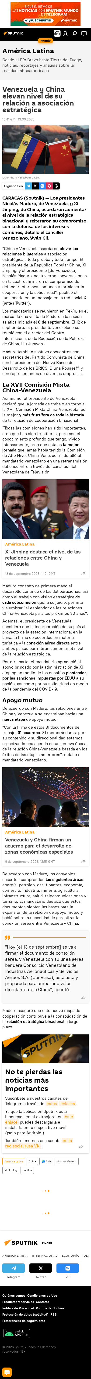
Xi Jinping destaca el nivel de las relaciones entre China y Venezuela (43, 558)
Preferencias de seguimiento (23, 1321)
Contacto (42, 1302)
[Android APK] (16, 1334)
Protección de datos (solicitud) (25, 1314)
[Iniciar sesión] (65, 33)
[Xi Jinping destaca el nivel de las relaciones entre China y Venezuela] (45, 509)
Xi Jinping (10, 1170)
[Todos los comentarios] (7, 1372)
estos (52, 1103)
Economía (70, 1255)
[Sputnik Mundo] (14, 35)
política (27, 1170)
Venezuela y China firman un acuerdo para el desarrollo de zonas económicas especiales (39, 846)
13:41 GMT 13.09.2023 (18, 119)
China (32, 1161)
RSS (53, 1314)
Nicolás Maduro (67, 1161)
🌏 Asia (46, 1161)
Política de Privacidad (18, 1308)
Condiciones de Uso (42, 1295)
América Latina (20, 544)
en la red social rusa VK (39, 1143)
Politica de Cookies (50, 1308)
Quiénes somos (13, 1295)
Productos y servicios (18, 1302)
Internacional (44, 1255)
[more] (83, 573)
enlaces (67, 1103)
